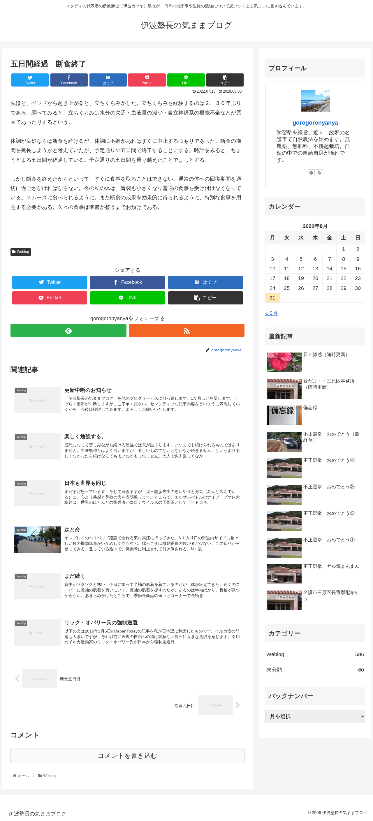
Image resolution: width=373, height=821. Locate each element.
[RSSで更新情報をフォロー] (186, 330)
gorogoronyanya (315, 122)
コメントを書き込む (127, 755)
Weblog (23, 252)
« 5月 (271, 313)
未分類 (315, 670)
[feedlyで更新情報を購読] (68, 330)
